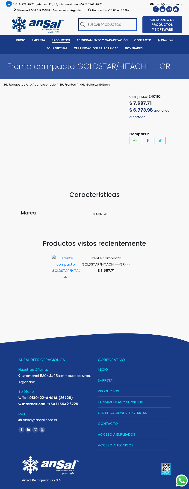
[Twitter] (160, 140)
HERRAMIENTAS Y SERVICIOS (120, 401)
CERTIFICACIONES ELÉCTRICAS (122, 412)
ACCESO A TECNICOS (115, 445)
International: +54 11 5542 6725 (49, 404)
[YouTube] (176, 9)
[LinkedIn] (162, 9)
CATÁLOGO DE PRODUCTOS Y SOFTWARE (162, 24)
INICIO (103, 369)
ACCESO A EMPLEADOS (116, 434)
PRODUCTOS (108, 391)
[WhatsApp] (135, 140)
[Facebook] (156, 9)
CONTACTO (108, 423)
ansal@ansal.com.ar (39, 419)
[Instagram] (169, 9)
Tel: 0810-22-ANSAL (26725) (47, 397)
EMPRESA (105, 380)
